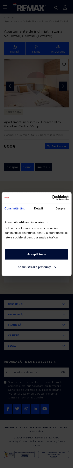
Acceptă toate (36, 254)
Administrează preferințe (34, 267)
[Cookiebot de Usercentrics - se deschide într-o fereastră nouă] (52, 197)
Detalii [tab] (38, 208)
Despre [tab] (60, 208)
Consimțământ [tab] (14, 208)
